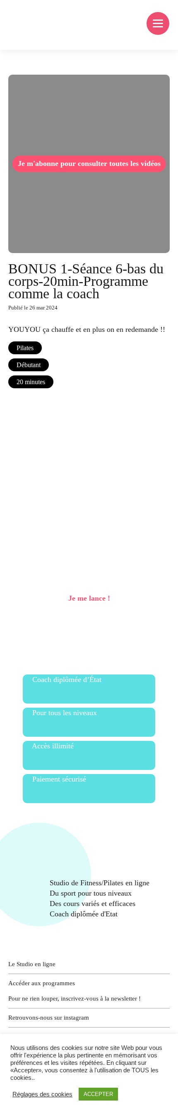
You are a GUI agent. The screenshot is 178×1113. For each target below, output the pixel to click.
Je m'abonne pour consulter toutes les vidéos (89, 163)
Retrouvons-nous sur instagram (48, 1017)
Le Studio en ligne (31, 964)
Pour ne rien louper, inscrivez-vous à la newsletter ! (74, 998)
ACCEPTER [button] (98, 1094)
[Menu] (158, 23)
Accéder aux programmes (41, 983)
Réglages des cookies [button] (42, 1094)
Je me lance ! (89, 598)
